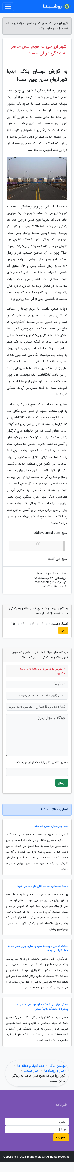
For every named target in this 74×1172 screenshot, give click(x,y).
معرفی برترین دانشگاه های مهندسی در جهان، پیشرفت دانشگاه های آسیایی (42, 1006)
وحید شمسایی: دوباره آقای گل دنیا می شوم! (42, 886)
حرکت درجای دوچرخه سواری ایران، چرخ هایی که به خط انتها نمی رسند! (38, 948)
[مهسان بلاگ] (56, 7)
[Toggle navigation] (8, 6)
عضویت (61, 1137)
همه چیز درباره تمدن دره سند (51, 826)
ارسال (61, 782)
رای (63, 630)
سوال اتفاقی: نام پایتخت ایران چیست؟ (41, 762)
